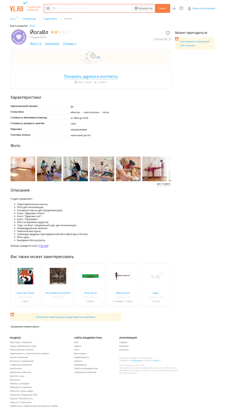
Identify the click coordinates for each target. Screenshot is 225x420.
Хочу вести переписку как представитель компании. (66, 317)
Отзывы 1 (70, 43)
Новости (78, 361)
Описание (52, 43)
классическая (91, 112)
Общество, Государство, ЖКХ (23, 394)
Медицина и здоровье (21, 387)
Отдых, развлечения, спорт (23, 346)
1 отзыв (155, 301)
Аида (155, 292)
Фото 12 (35, 43)
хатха (106, 112)
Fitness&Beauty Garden (58, 292)
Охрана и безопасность (21, 398)
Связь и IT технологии (20, 402)
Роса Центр (90, 292)
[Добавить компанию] (174, 8)
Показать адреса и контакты (91, 76)
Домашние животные (20, 372)
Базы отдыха (80, 353)
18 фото (90, 301)
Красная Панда (25, 292)
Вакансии (124, 346)
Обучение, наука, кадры (21, 391)
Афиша (77, 346)
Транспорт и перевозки (21, 342)
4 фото (25, 301)
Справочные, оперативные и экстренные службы (34, 406)
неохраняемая (78, 129)
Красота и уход (17, 376)
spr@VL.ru (156, 360)
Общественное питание (22, 349)
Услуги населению (19, 357)
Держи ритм (123, 292)
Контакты (123, 349)
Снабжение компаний (21, 364)
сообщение (136, 360)
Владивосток (145, 8)
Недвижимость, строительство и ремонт (30, 353)
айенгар (75, 112)
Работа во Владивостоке (86, 368)
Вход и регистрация (204, 8)
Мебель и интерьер (19, 383)
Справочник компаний (34, 8)
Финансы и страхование (22, 361)
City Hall (43, 245)
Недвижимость (81, 357)
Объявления (80, 364)
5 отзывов (118, 301)
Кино (76, 349)
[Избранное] (181, 8)
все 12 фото (163, 183)
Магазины (15, 379)
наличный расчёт (80, 135)
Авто (76, 342)
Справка (123, 342)
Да (71, 106)
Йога (32, 25)
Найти (162, 8)
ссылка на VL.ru (158, 368)
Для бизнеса (16, 368)
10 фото (129, 301)
